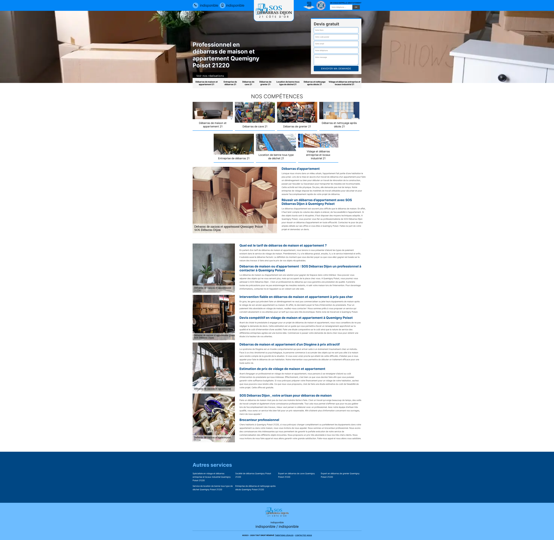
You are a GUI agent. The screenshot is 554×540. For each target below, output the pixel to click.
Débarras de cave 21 (248, 83)
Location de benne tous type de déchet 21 (288, 83)
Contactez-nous (303, 535)
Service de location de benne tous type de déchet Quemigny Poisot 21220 (213, 488)
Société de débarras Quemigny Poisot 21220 (253, 475)
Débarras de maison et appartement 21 (206, 83)
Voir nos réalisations (210, 75)
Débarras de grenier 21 (265, 83)
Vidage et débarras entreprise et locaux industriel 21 (344, 83)
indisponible (208, 5)
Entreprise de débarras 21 (230, 83)
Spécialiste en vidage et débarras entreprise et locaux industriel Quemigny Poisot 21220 (212, 477)
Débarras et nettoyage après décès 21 (314, 83)
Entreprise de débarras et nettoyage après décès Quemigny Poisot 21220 (255, 488)
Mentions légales (284, 535)
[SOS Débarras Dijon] (277, 511)
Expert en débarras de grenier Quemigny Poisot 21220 (340, 475)
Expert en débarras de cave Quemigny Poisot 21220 (296, 475)
